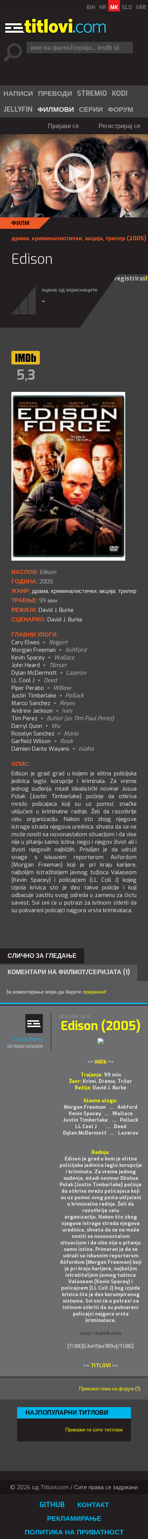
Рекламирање (74, 1518)
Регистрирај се (119, 126)
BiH (91, 7)
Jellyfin (18, 109)
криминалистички (57, 238)
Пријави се (63, 126)
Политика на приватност (74, 1532)
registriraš (130, 278)
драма (20, 238)
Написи (18, 93)
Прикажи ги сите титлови (94, 1429)
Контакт (93, 1504)
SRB (141, 7)
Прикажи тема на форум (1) (109, 1388)
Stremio (92, 93)
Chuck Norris (28, 1039)
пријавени (94, 992)
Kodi (120, 93)
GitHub (52, 1504)
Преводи (55, 93)
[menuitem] (18, 93)
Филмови (56, 109)
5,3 (25, 375)
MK (114, 7)
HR (102, 7)
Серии (91, 109)
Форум (120, 109)
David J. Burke (64, 619)
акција (93, 238)
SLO (127, 7)
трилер (115, 238)
